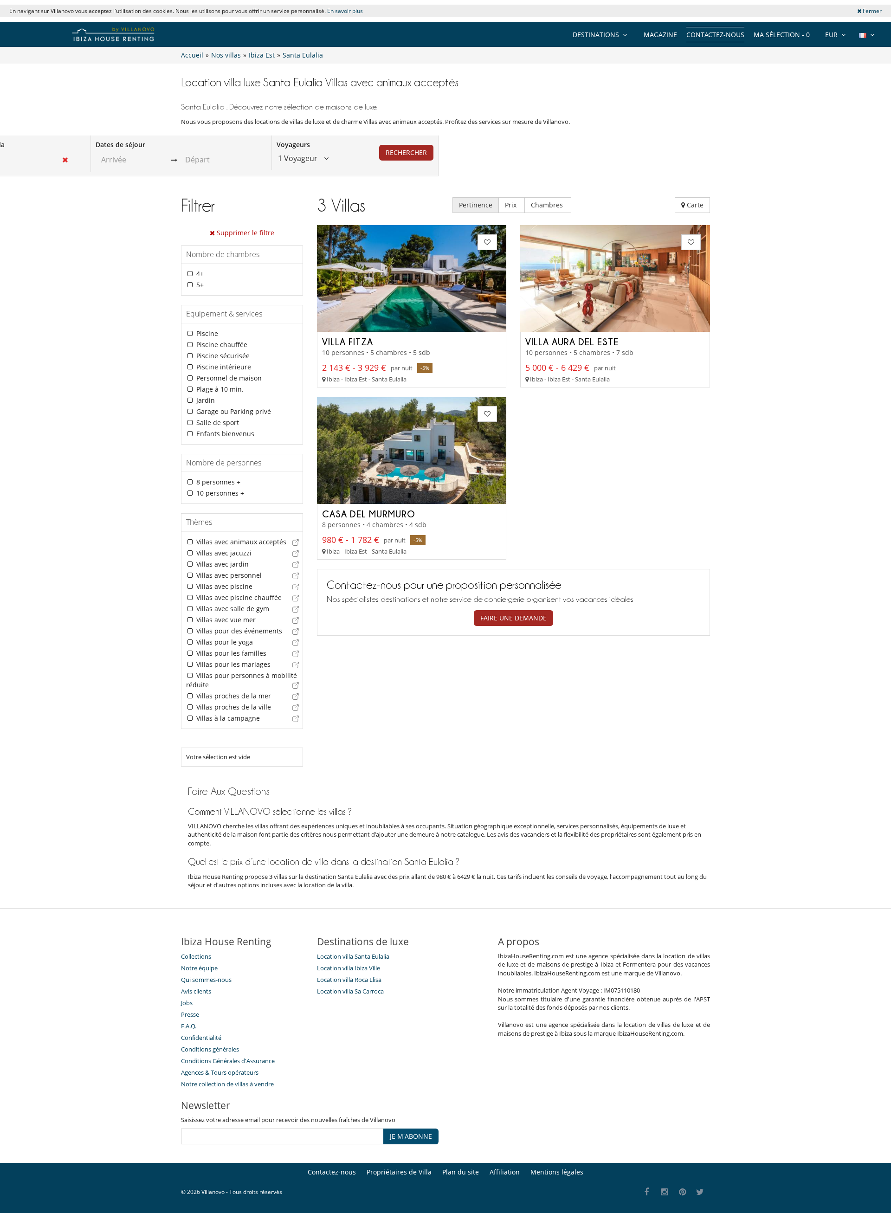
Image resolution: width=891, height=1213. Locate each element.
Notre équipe (199, 968)
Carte (694, 204)
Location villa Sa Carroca (350, 991)
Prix (511, 204)
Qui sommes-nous (206, 979)
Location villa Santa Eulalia (353, 956)
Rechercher (406, 152)
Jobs (187, 1003)
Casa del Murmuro (368, 514)
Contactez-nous (715, 34)
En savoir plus (345, 11)
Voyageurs (293, 144)
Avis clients (196, 991)
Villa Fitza (347, 341)
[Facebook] (646, 1192)
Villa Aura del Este (572, 341)
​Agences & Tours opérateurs (219, 1072)
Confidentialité (201, 1037)
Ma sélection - (782, 34)
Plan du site (460, 1172)
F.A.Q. (188, 1026)
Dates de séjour (120, 144)
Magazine (660, 34)
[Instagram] (664, 1192)
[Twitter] (700, 1192)
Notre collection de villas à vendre (228, 1084)
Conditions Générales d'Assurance (228, 1061)
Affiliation (505, 1172)
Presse (190, 1014)
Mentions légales (556, 1172)
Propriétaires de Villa (399, 1172)
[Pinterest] (682, 1192)
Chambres (548, 204)
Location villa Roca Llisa (349, 979)
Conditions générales (210, 1049)
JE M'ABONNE (411, 1136)
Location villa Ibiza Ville (348, 968)
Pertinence (475, 204)
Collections (196, 956)
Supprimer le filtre (244, 232)
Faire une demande (513, 617)
